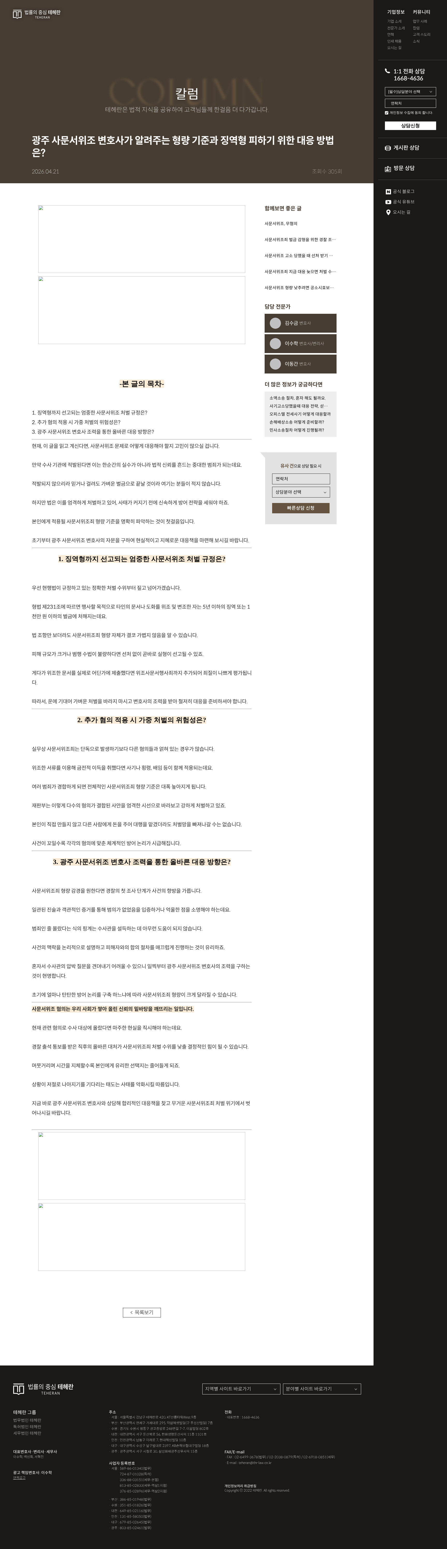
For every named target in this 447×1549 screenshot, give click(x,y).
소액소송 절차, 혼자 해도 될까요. (298, 398)
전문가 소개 (396, 28)
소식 (416, 41)
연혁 (390, 35)
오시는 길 (394, 48)
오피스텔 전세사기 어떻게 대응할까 (300, 414)
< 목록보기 (141, 1312)
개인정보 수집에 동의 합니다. (411, 113)
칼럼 (416, 28)
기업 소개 (394, 22)
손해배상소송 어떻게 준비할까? (297, 422)
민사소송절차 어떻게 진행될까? (297, 430)
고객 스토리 (421, 35)
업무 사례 (420, 22)
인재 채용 (394, 41)
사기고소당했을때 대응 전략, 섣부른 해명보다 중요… (301, 406)
